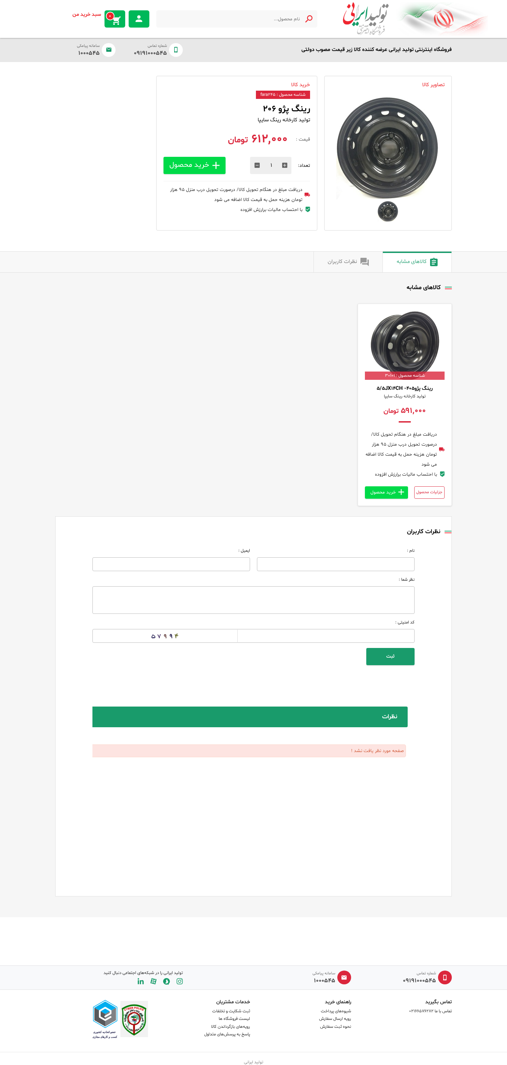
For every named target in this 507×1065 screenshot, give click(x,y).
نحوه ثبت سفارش (335, 1027)
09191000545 (150, 53)
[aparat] (153, 981)
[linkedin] (141, 981)
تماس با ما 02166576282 (430, 1011)
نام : (411, 551)
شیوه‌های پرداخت (336, 1011)
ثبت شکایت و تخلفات (231, 1011)
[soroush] (166, 981)
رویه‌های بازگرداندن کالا (230, 1027)
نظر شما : (407, 580)
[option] (388, 147)
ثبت (390, 656)
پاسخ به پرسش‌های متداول (227, 1034)
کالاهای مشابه (412, 261)
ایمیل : (244, 551)
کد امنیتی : (405, 622)
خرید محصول (189, 165)
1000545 (89, 53)
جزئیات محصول (429, 492)
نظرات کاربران (342, 261)
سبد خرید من (91, 15)
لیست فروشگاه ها (234, 1019)
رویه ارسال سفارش (335, 1019)
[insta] (180, 981)
